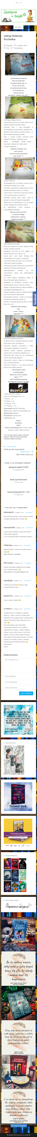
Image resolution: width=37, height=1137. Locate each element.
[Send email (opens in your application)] (21, 3)
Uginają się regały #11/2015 (18, 467)
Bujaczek (9, 45)
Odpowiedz (29, 512)
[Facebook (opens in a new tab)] (16, 3)
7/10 (8, 435)
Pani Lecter (8, 563)
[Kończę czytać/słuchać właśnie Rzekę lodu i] (18, 1037)
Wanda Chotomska (16, 438)
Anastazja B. (9, 512)
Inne (7, 48)
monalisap (8, 580)
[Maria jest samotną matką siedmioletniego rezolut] (18, 934)
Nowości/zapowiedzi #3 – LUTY (18, 492)
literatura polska (14, 437)
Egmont (19, 435)
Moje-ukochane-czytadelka (12, 554)
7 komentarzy (18, 48)
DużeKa (26, 382)
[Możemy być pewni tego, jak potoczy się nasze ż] (18, 1072)
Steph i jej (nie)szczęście (18, 480)
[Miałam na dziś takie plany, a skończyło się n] (18, 1106)
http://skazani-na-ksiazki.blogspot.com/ (16, 572)
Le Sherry (8, 609)
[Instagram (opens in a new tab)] (19, 3)
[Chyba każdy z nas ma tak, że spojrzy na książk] (18, 1003)
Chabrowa (8, 545)
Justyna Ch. (8, 596)
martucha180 (9, 527)
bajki (11, 435)
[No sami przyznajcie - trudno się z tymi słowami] (18, 968)
